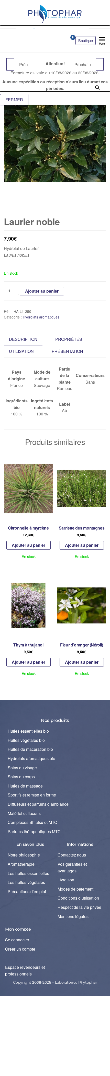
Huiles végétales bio (26, 740)
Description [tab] (23, 339)
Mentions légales (73, 916)
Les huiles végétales (26, 882)
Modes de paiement (75, 889)
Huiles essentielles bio (28, 731)
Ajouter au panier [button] (28, 545)
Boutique (85, 40)
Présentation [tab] (67, 351)
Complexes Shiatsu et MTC (32, 822)
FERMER (14, 100)
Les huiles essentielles (28, 873)
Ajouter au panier (42, 291)
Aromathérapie (21, 864)
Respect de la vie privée (79, 907)
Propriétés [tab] (68, 339)
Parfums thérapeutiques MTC (34, 831)
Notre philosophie (24, 855)
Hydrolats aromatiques (41, 317)
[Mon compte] (64, 39)
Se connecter (17, 940)
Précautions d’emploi (27, 891)
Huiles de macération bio (30, 749)
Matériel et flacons (24, 813)
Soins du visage (22, 768)
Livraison (66, 880)
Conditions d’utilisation (78, 898)
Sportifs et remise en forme (32, 795)
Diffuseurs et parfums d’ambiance (38, 804)
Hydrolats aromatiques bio (31, 758)
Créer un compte (20, 949)
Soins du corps (21, 777)
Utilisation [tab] (21, 351)
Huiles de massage (25, 786)
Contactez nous (72, 855)
